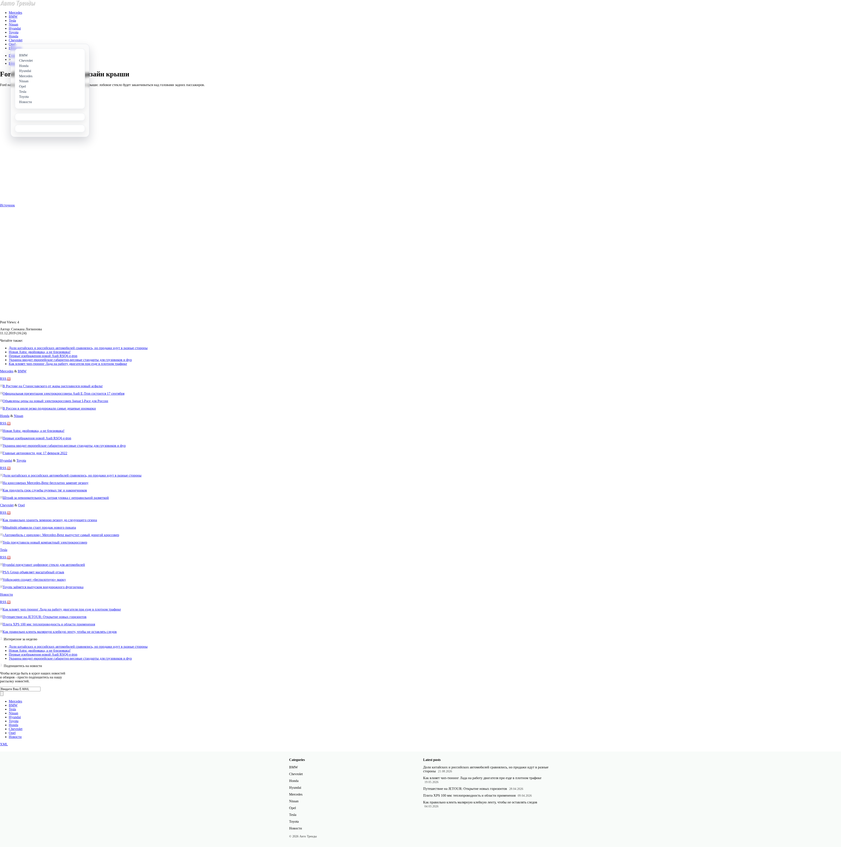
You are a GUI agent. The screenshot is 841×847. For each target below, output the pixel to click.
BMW (13, 16)
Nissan (13, 24)
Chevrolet (15, 40)
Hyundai (15, 28)
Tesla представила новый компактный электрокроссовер (45, 542)
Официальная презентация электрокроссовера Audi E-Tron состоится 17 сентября (63, 393)
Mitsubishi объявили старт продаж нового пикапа (39, 527)
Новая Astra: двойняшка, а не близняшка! (40, 352)
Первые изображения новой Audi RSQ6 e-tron (43, 356)
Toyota (13, 32)
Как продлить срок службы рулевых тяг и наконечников (45, 490)
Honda (13, 36)
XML (4, 744)
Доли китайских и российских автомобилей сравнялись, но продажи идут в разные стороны (78, 348)
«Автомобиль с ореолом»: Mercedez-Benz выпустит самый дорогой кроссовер (61, 535)
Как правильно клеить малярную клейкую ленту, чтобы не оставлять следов (60, 632)
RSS (3, 378)
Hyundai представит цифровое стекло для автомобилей (44, 565)
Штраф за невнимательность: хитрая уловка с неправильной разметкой (56, 498)
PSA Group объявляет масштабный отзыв (33, 572)
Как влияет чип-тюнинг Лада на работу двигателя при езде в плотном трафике (68, 364)
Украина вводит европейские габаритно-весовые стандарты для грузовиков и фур (70, 360)
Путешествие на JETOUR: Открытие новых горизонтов (45, 617)
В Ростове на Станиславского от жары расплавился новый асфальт (53, 386)
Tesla (12, 20)
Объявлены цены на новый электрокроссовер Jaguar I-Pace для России (55, 401)
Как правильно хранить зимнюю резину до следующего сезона (50, 520)
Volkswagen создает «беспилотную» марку (34, 579)
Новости (6, 594)
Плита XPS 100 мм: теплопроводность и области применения (49, 624)
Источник (7, 205)
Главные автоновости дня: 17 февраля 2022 (35, 453)
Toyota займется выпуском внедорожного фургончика (43, 587)
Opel (12, 44)
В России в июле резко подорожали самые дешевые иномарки (49, 408)
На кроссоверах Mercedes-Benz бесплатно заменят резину (45, 483)
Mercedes (15, 12)
